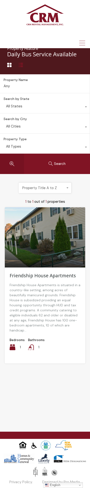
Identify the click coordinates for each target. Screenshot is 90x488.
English (54, 485)
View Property (45, 255)
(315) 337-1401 (48, 35)
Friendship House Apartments (43, 276)
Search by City (15, 119)
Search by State (16, 99)
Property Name (16, 80)
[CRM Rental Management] (45, 24)
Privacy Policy (20, 482)
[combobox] (45, 107)
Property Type (15, 139)
